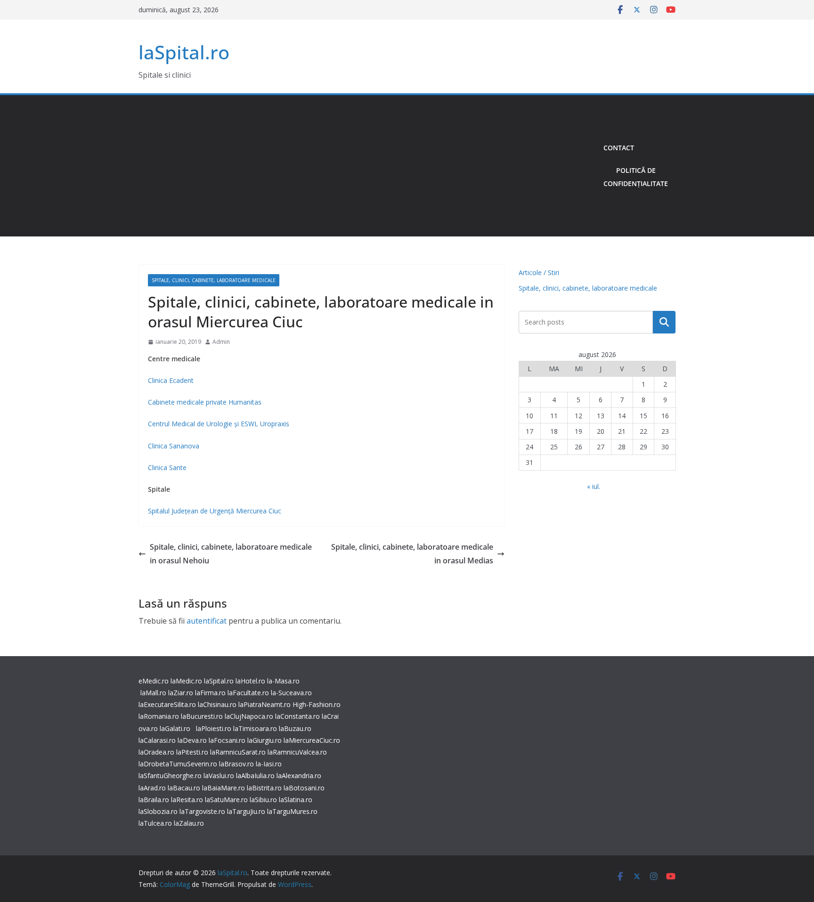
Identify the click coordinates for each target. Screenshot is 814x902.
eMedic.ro (153, 680)
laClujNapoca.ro (249, 716)
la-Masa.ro (283, 680)
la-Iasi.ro (269, 763)
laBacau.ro (184, 787)
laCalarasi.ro (157, 740)
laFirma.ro (210, 692)
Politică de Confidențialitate (635, 177)
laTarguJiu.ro (247, 811)
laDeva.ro (192, 740)
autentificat (207, 621)
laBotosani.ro (303, 787)
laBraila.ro (153, 799)
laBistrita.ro (264, 787)
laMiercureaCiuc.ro (312, 740)
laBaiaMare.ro (223, 787)
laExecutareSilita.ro (167, 704)
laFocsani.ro (226, 740)
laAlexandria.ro (299, 775)
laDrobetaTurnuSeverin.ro (177, 763)
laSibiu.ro (262, 799)
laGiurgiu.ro (265, 740)
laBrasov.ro (236, 763)
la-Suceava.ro (291, 692)
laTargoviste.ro (202, 811)
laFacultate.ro (248, 692)
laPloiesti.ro (213, 728)
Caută (664, 322)
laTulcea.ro (156, 823)
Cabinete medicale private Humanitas (204, 402)
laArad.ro (152, 787)
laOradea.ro (156, 752)
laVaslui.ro (220, 775)
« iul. (593, 486)
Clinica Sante (168, 467)
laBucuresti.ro (202, 716)
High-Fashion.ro (317, 704)
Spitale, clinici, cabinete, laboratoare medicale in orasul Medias (412, 554)
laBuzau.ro (295, 728)
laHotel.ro (250, 680)
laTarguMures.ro (292, 811)
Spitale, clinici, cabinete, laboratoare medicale (214, 280)
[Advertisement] (367, 166)
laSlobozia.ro (158, 811)
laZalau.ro (189, 823)
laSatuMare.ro (226, 799)
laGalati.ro (175, 728)
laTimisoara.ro (255, 728)
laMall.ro (153, 692)
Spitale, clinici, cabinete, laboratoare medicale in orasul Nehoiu (231, 554)
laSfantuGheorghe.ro (170, 775)
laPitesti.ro (192, 752)
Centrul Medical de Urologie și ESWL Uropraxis (218, 423)
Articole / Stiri (539, 272)
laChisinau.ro (217, 704)
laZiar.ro (180, 692)
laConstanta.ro (297, 716)
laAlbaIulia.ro (255, 775)
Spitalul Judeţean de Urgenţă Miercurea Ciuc (214, 510)
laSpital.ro (183, 52)
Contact (618, 147)
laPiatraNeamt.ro (264, 704)
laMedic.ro (187, 680)
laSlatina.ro (295, 799)
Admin (221, 342)
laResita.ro (187, 799)
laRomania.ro (158, 716)
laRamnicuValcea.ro (297, 752)
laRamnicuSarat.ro (238, 752)
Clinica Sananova (173, 445)
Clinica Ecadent (171, 380)
